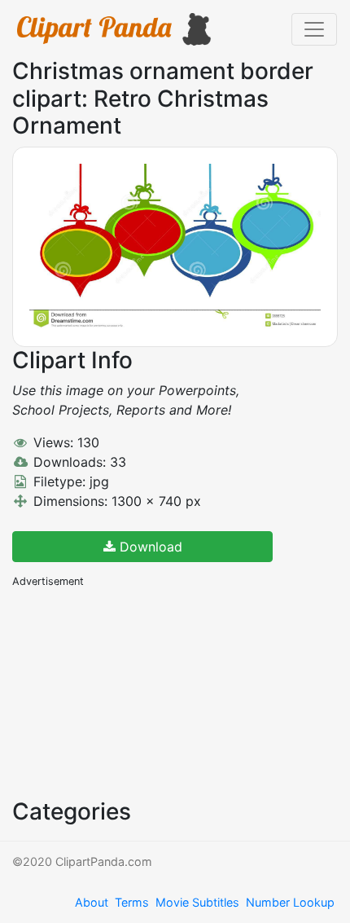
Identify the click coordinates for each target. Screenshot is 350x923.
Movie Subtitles (197, 902)
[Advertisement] (134, 691)
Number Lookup (290, 902)
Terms (132, 902)
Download (149, 546)
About (91, 902)
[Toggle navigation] (314, 29)
